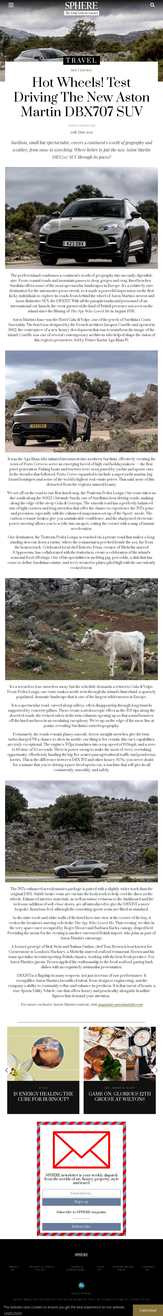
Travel (81, 60)
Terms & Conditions (75, 1268)
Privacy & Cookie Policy (42, 1268)
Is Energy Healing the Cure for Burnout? (43, 1097)
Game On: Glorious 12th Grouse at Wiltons (120, 1097)
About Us (14, 1268)
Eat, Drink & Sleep (120, 1087)
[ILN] (81, 1285)
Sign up (100, 1268)
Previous (8, 1070)
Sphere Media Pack (123, 1268)
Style (43, 1087)
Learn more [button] (13, 1312)
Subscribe (81, 1227)
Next (154, 1070)
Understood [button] (148, 1310)
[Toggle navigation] (11, 6)
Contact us (148, 1268)
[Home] (81, 5)
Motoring (81, 70)
